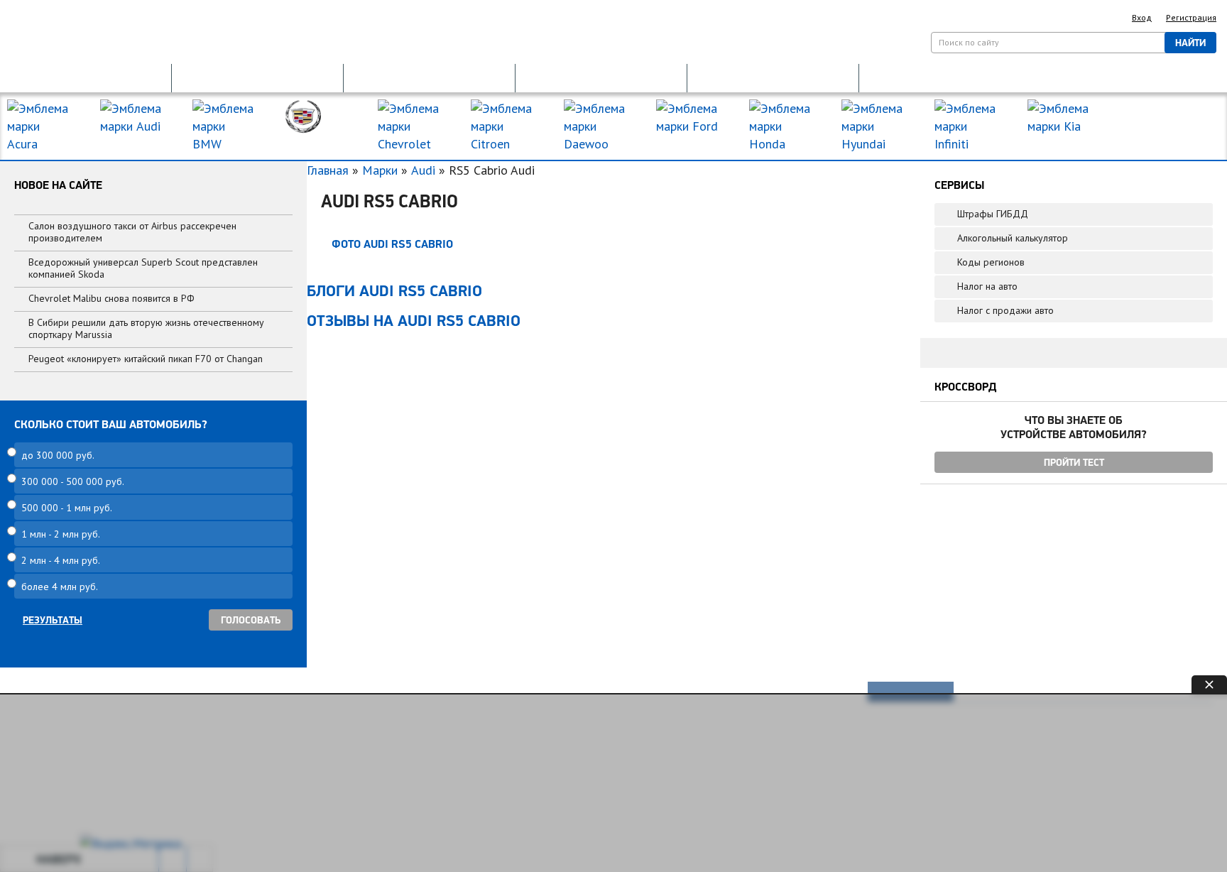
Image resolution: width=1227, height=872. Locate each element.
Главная (328, 170)
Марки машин (1159, 119)
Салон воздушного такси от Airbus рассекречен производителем (132, 231)
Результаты (52, 620)
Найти (1190, 42)
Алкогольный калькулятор (1012, 237)
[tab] (911, 692)
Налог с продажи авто (1005, 310)
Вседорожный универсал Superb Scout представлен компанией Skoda (143, 268)
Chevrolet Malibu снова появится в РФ (111, 298)
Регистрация (1191, 17)
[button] (85, 77)
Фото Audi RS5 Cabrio (392, 243)
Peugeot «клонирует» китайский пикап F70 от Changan (145, 358)
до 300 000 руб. (57, 455)
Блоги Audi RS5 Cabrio (394, 290)
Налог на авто (987, 286)
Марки (380, 170)
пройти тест (1074, 462)
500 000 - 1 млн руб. (66, 507)
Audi (423, 170)
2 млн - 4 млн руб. (60, 560)
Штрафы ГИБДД (992, 213)
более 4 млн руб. (59, 586)
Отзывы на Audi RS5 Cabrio (413, 320)
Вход (1142, 17)
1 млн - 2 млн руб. (60, 534)
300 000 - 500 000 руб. (72, 481)
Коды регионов (991, 262)
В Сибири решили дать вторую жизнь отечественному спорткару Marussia (146, 328)
